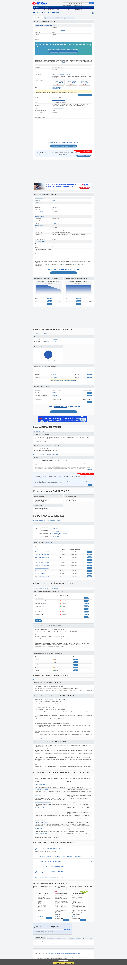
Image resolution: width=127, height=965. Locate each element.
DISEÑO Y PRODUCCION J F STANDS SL (43, 802)
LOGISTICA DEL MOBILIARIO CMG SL (42, 789)
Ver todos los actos (49, 542)
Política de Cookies (67, 953)
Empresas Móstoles (68, 946)
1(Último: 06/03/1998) (53, 528)
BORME (84, 938)
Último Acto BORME (39, 211)
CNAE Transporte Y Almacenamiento (71, 942)
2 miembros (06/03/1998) (52, 339)
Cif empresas (44, 938)
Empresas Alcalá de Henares (76, 946)
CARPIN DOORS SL (39, 812)
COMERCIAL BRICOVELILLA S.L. (41, 784)
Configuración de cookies (75, 953)
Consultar (57, 221)
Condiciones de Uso (52, 953)
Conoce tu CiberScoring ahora (85, 95)
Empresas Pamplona (85, 946)
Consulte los (63, 380)
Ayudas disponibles (59, 938)
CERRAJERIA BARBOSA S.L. (40, 807)
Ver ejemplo (40, 916)
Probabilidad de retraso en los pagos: (44, 450)
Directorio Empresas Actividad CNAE (47, 9)
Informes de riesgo (38, 938)
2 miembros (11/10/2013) (50, 341)
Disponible (54, 200)
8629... (53, 74)
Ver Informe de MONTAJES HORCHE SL (63, 963)
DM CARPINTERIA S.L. (39, 828)
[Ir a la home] (39, 3)
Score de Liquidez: (40, 448)
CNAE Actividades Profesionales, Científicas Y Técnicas (55, 942)
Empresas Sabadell (61, 946)
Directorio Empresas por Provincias (61, 9)
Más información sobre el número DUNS (63, 74)
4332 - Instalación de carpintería (58, 100)
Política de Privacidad (60, 953)
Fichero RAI (65, 938)
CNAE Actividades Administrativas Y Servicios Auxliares (44, 943)
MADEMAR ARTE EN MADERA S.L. (42, 833)
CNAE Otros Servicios (81, 942)
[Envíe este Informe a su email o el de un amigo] (93, 13)
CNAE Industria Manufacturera (40, 942)
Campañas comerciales (51, 938)
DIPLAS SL (37, 818)
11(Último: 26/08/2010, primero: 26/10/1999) (58, 533)
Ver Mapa (63, 30)
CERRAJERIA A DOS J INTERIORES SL (42, 822)
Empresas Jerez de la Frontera (52, 946)
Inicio (39, 9)
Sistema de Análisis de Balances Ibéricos (74, 938)
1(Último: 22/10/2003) (53, 535)
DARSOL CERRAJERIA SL (40, 795)
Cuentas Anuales (89, 938)
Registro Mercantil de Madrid (57, 108)
